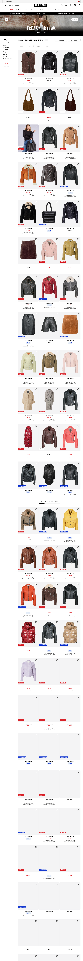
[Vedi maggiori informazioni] (28, 85)
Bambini (17, 5)
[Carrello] (80, 5)
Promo (29, 46)
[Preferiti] (75, 5)
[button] (61, 40)
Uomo (11, 5)
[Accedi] (66, 5)
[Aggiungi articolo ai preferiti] (36, 52)
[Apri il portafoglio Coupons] (61, 5)
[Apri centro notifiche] (70, 5)
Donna (4, 5)
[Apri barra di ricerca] (78, 10)
